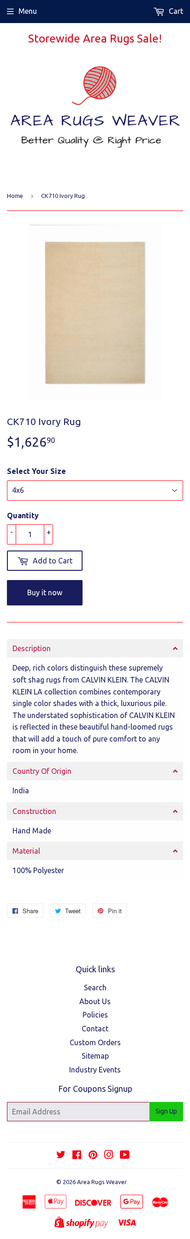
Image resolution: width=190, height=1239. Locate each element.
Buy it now (44, 592)
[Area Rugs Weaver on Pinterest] (93, 1155)
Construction (34, 811)
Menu (27, 11)
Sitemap (95, 1056)
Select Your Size (36, 471)
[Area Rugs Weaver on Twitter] (60, 1155)
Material (26, 851)
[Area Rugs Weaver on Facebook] (77, 1155)
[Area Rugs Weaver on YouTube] (125, 1155)
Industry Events (95, 1069)
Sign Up (166, 1111)
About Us (95, 1001)
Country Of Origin (41, 771)
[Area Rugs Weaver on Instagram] (108, 1155)
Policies (95, 1015)
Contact (95, 1028)
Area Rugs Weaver (102, 1182)
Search (95, 987)
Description (31, 648)
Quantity (23, 515)
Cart (175, 11)
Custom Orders (95, 1042)
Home (15, 195)
